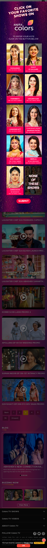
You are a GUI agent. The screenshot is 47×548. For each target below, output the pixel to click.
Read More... (39, 543)
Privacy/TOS (28, 543)
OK (23, 545)
